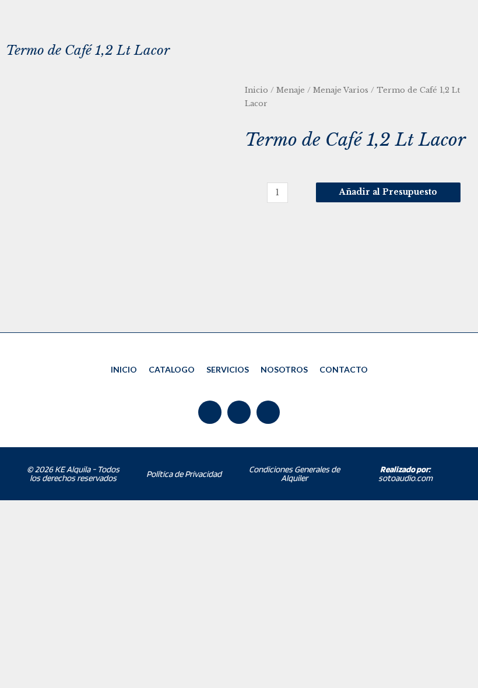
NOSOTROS (284, 369)
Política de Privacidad (184, 474)
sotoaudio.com (405, 473)
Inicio (256, 90)
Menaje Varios (340, 90)
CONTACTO (343, 369)
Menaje (290, 90)
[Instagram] (268, 412)
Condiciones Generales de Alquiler (294, 473)
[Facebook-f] (210, 412)
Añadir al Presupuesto (388, 192)
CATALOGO (172, 369)
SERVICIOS (227, 369)
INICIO (124, 369)
